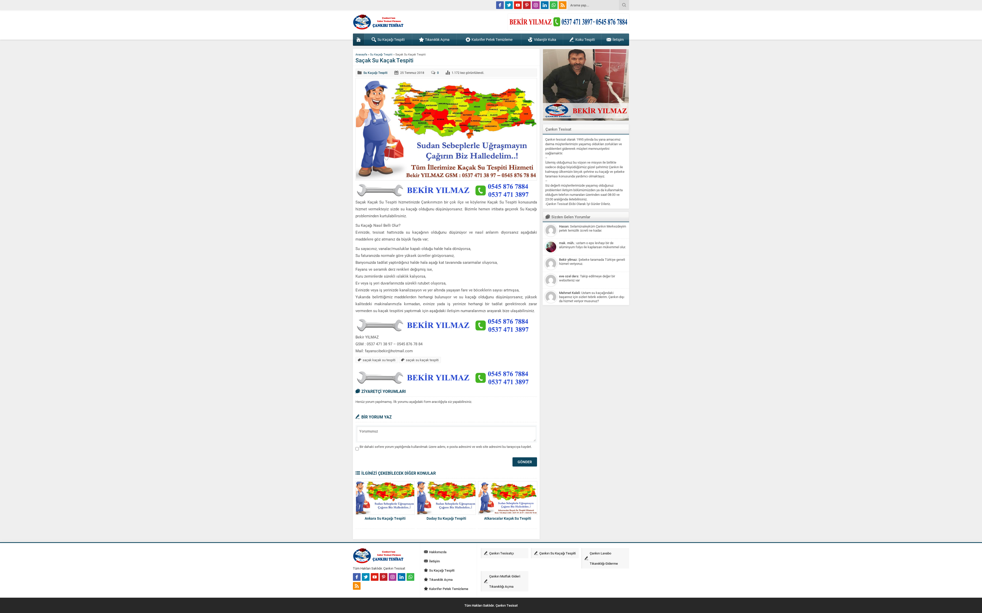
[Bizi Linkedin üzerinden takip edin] (545, 5)
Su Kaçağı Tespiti (381, 54)
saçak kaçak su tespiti (379, 360)
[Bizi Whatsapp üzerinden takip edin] (553, 5)
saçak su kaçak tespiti (422, 360)
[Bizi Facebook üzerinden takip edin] (500, 5)
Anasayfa (361, 54)
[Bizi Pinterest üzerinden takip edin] (527, 5)
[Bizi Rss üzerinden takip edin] (562, 5)
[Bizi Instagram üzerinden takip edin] (536, 5)
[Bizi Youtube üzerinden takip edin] (518, 5)
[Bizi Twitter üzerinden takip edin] (509, 5)
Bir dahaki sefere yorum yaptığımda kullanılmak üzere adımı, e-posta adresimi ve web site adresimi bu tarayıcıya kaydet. (446, 446)
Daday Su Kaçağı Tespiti (446, 518)
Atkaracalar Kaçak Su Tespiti (507, 518)
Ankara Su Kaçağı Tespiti (385, 518)
